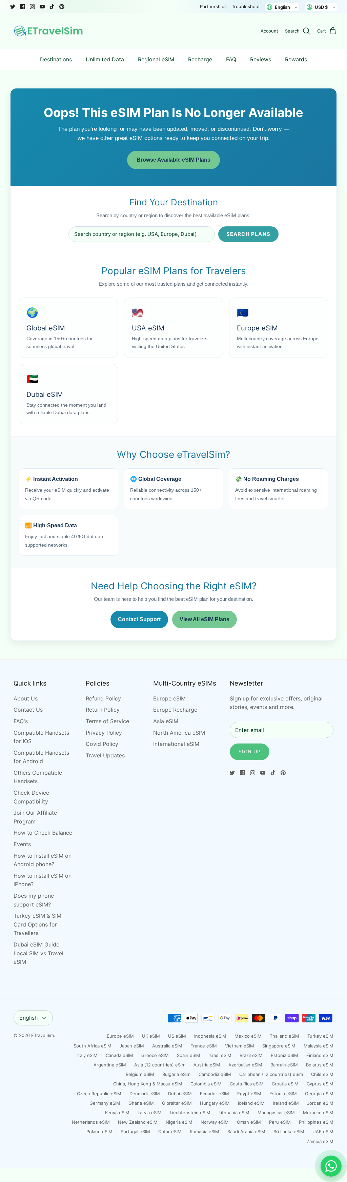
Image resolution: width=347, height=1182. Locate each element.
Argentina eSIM (110, 1064)
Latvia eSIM (150, 1112)
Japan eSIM (132, 1045)
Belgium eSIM (140, 1074)
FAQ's (21, 721)
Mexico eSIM (248, 1036)
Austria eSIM (206, 1064)
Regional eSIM (156, 59)
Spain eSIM (188, 1055)
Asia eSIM (165, 721)
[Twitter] (12, 6)
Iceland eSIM (251, 1103)
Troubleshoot (246, 6)
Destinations (56, 59)
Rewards (296, 59)
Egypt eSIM (249, 1093)
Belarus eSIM (319, 1064)
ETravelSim (42, 1035)
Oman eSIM (249, 1122)
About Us (26, 698)
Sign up (250, 751)
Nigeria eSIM (179, 1122)
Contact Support (139, 619)
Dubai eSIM (180, 1093)
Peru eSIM (280, 1122)
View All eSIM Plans (204, 619)
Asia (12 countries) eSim (159, 1064)
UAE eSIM (322, 1131)
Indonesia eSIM (210, 1036)
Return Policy (103, 709)
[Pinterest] (61, 6)
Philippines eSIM (316, 1122)
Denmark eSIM (144, 1093)
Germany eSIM (104, 1103)
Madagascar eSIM (276, 1112)
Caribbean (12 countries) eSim (271, 1074)
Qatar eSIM (170, 1131)
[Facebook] (22, 6)
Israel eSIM (219, 1055)
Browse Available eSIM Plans (173, 160)
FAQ (231, 59)
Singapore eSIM (278, 1045)
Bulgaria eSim (176, 1074)
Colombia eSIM (206, 1083)
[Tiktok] (52, 6)
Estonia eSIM (284, 1055)
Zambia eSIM (320, 1141)
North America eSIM (179, 732)
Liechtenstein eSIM (190, 1112)
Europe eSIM (169, 698)
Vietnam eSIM (239, 1045)
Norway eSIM (215, 1122)
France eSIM (203, 1045)
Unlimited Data (105, 59)
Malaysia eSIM (318, 1045)
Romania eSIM (204, 1131)
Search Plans (248, 234)
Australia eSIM (167, 1045)
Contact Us (28, 709)
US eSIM (177, 1036)
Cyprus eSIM (320, 1083)
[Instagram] (32, 6)
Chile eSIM (322, 1074)
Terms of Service (107, 721)
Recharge (200, 59)
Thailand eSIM (284, 1036)
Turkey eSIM (320, 1036)
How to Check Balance (43, 832)
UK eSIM (151, 1036)
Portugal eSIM (135, 1131)
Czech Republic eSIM (99, 1093)
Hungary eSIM (215, 1103)
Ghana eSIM (141, 1103)
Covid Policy (102, 743)
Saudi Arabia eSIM (246, 1131)
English (28, 1017)
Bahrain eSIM (284, 1064)
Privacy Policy (104, 732)
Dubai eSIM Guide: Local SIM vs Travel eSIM (38, 953)
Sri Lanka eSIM (288, 1131)
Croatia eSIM (285, 1083)
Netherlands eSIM (91, 1122)
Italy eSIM (87, 1055)
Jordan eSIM (320, 1103)
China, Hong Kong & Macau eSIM (147, 1083)
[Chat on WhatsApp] (331, 1166)
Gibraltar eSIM (177, 1103)
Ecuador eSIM (214, 1093)
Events (22, 844)
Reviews (260, 59)
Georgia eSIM (319, 1093)
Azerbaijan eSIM (245, 1064)
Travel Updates (105, 755)
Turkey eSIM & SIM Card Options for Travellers (37, 924)
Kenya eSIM (117, 1112)
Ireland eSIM (286, 1103)
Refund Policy (103, 698)
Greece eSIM (155, 1055)
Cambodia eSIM (215, 1074)
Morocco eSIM (318, 1112)
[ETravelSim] (49, 31)
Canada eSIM (119, 1055)
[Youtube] (42, 6)
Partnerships (213, 6)
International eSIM (176, 743)
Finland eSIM (319, 1055)
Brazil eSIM (251, 1055)
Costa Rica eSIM (247, 1083)
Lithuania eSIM (234, 1112)
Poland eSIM (99, 1131)
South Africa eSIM (92, 1045)
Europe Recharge (175, 709)
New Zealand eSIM (138, 1122)
